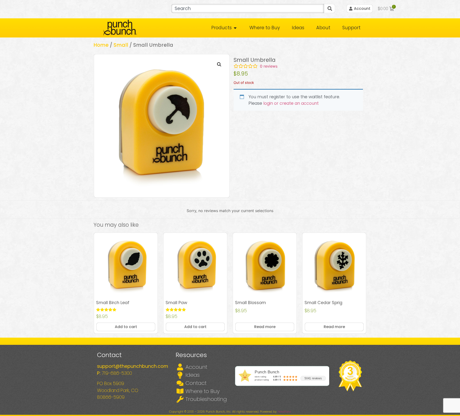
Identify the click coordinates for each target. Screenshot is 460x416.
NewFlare (284, 412)
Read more (265, 326)
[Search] (329, 8)
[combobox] (247, 8)
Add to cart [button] (126, 326)
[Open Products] (235, 27)
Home (101, 44)
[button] (219, 64)
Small (121, 44)
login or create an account (291, 103)
